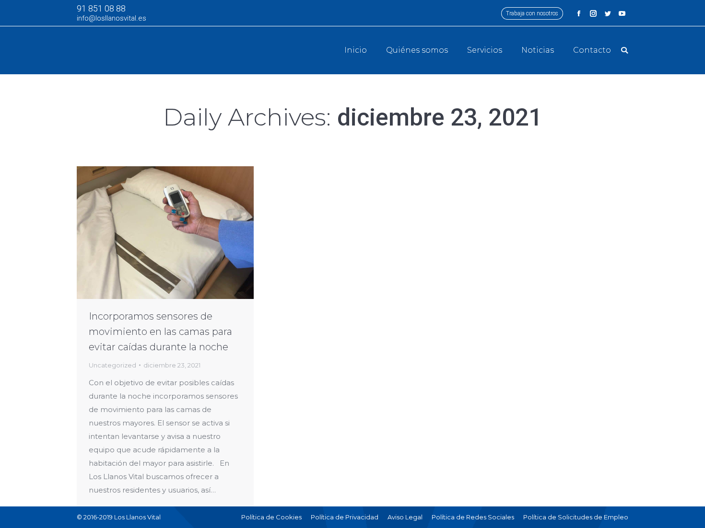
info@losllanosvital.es (111, 18)
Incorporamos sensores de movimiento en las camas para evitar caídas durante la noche (160, 331)
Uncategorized (112, 365)
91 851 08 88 (101, 8)
